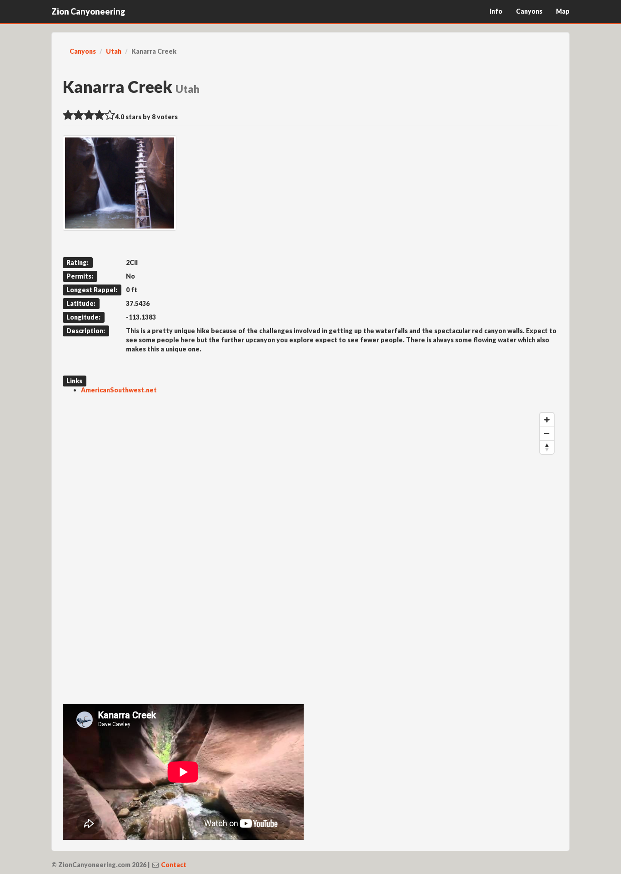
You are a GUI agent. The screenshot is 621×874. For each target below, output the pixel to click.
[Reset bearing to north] (547, 447)
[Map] (310, 544)
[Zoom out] (547, 433)
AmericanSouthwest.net (119, 390)
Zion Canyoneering (88, 11)
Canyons (529, 11)
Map (563, 11)
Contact (173, 865)
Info (496, 11)
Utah (113, 51)
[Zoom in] (547, 420)
